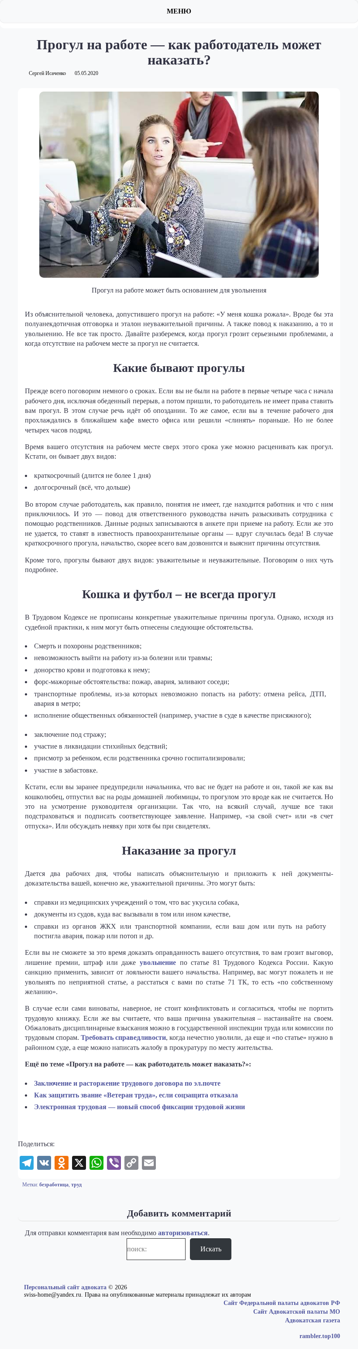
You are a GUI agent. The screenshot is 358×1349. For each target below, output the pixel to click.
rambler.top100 (319, 1336)
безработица (54, 1185)
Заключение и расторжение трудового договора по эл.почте (127, 1083)
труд (76, 1185)
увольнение (158, 962)
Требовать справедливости (123, 1037)
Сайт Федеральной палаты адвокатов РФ (282, 1303)
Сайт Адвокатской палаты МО (296, 1311)
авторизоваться (183, 1233)
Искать (210, 1249)
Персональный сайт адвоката (65, 1287)
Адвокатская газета (312, 1320)
